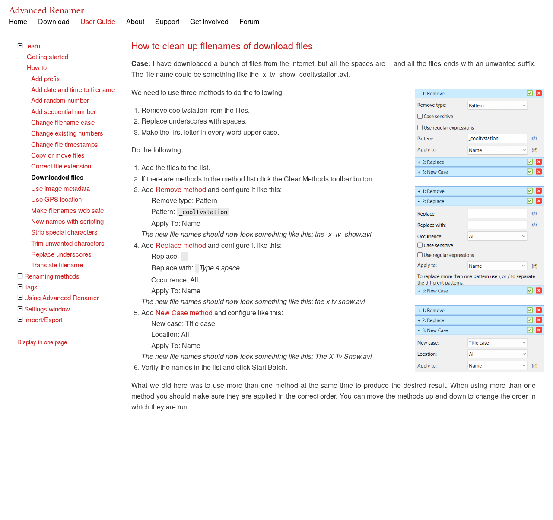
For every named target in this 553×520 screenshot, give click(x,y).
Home (18, 21)
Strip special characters (64, 231)
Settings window (47, 308)
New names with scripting (67, 220)
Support (167, 21)
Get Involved (209, 21)
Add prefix (45, 78)
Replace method (181, 245)
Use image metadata (60, 188)
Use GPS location (56, 198)
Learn (32, 45)
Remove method (181, 189)
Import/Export (43, 319)
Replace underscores (61, 253)
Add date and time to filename (73, 89)
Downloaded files (57, 177)
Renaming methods (51, 275)
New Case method (184, 312)
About (135, 21)
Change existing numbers (67, 132)
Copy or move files (58, 154)
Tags (31, 286)
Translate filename (57, 264)
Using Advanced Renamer (61, 297)
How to (37, 67)
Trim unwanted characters (68, 242)
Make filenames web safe (67, 210)
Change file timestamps (64, 144)
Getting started (47, 56)
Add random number (60, 100)
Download (54, 21)
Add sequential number (63, 111)
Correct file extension (61, 165)
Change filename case (63, 122)
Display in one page (42, 342)
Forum (249, 21)
